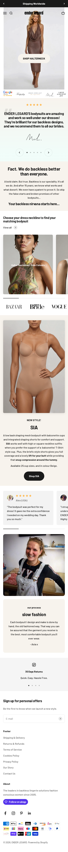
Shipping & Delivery (14, 737)
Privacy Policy (10, 761)
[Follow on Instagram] (13, 813)
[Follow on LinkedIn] (29, 813)
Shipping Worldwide (34, 3)
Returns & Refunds (13, 743)
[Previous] (3, 4)
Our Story (8, 767)
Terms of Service (12, 749)
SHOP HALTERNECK (34, 58)
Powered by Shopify (38, 842)
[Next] (64, 4)
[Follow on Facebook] (5, 813)
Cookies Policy (11, 755)
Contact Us (9, 773)
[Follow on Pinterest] (21, 813)
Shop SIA (34, 476)
